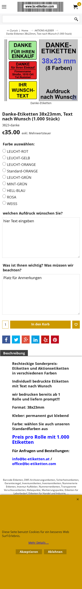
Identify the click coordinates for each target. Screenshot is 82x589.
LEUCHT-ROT (17, 151)
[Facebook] (6, 339)
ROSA (11, 197)
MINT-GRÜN (17, 184)
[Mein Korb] (75, 6)
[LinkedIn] (35, 339)
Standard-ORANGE (22, 171)
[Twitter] (16, 339)
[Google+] (26, 339)
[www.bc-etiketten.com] (40, 7)
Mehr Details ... (38, 543)
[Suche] (76, 19)
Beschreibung (14, 353)
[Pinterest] (55, 339)
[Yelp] (45, 339)
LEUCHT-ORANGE (21, 164)
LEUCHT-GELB (18, 158)
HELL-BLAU (16, 190)
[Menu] (4, 7)
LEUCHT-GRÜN (19, 177)
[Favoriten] (76, 324)
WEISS (12, 203)
